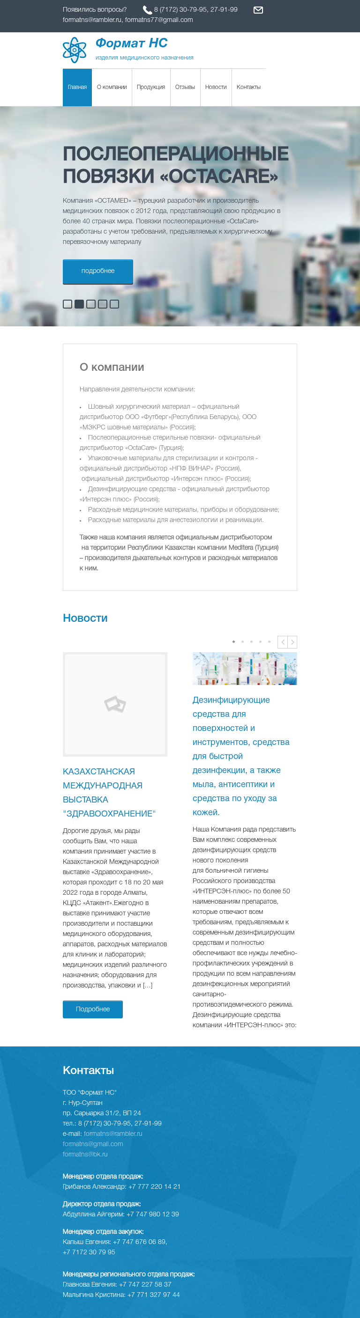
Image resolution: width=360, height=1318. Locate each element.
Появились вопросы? (96, 10)
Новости (215, 87)
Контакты (249, 87)
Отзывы (185, 87)
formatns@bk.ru (85, 1155)
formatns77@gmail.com (159, 20)
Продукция (151, 87)
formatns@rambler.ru (92, 20)
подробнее (98, 271)
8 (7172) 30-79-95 (180, 10)
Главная (77, 87)
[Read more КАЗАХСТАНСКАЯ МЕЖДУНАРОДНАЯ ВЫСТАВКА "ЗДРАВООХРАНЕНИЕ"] (115, 704)
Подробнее (93, 1010)
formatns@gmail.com (93, 1144)
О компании (112, 87)
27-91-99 (224, 10)
